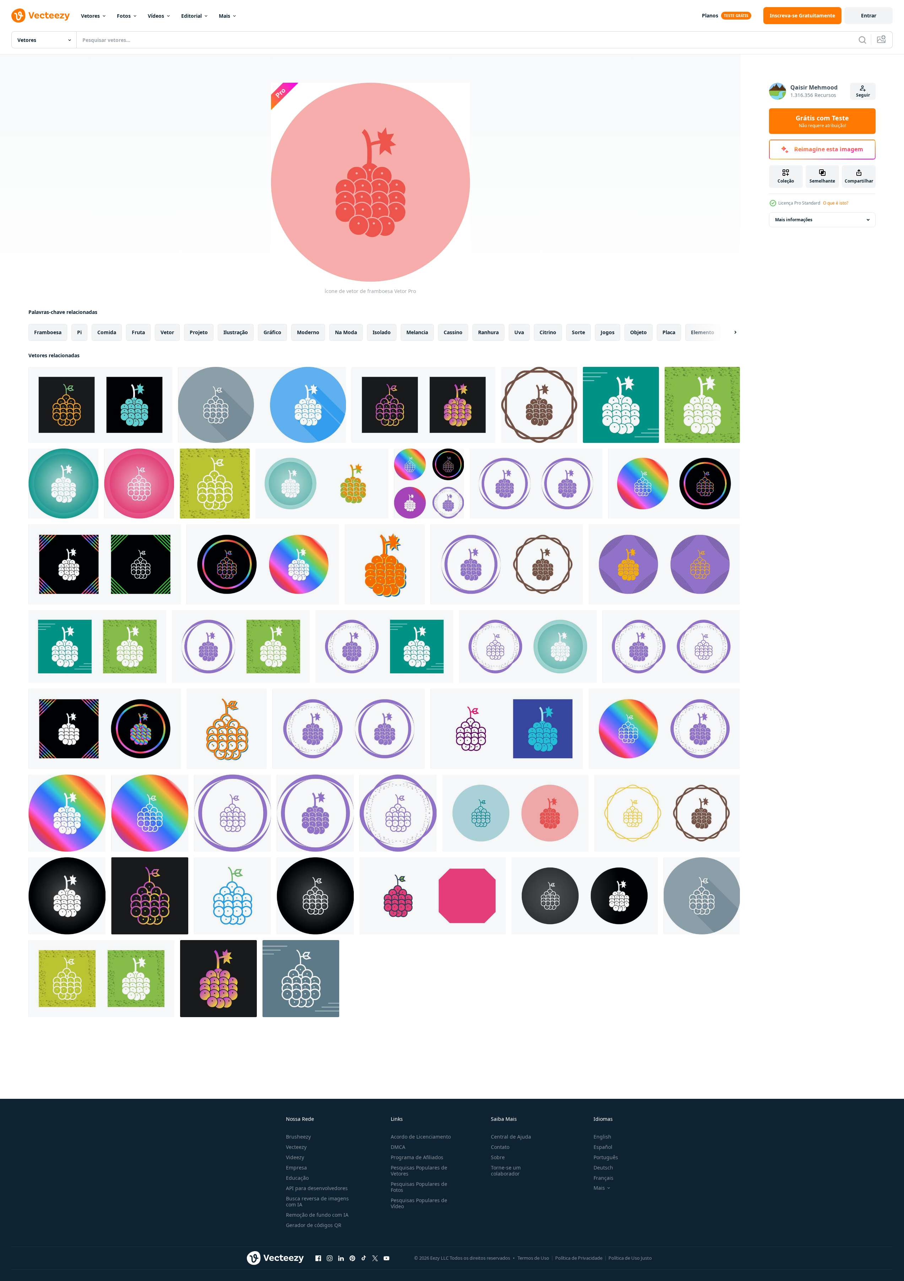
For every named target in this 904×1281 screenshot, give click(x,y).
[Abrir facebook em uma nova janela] (318, 1258)
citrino (548, 332)
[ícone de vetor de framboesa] (100, 405)
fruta (138, 332)
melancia (417, 332)
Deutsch (603, 1167)
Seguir (863, 95)
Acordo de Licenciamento (421, 1136)
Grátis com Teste (822, 121)
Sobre (498, 1157)
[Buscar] (862, 40)
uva (519, 332)
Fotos (124, 15)
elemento (702, 332)
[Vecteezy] (40, 16)
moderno (308, 332)
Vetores (90, 15)
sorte (578, 332)
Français (603, 1177)
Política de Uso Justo (630, 1258)
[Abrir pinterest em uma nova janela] (352, 1258)
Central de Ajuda (511, 1136)
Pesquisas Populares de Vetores (419, 1170)
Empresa (296, 1167)
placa (668, 332)
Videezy (295, 1157)
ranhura (488, 332)
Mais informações (793, 220)
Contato (500, 1147)
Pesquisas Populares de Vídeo (419, 1203)
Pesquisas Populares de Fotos (419, 1186)
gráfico (272, 332)
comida (106, 332)
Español (603, 1147)
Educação (297, 1177)
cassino (453, 332)
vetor (167, 332)
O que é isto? (835, 203)
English (602, 1136)
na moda (346, 332)
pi (79, 332)
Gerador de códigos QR (313, 1225)
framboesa (47, 332)
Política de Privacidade (578, 1258)
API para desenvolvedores (317, 1188)
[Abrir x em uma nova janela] (375, 1258)
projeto (199, 332)
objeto (638, 332)
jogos (608, 332)
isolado (382, 332)
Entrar (868, 15)
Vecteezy (296, 1147)
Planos (710, 15)
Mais (224, 15)
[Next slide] (729, 332)
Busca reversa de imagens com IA (317, 1201)
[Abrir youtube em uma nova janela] (386, 1258)
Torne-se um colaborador (506, 1170)
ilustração (235, 332)
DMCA (398, 1147)
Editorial (191, 15)
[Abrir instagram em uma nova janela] (329, 1258)
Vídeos (156, 15)
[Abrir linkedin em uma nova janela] (341, 1258)
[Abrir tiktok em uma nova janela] (364, 1258)
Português (606, 1157)
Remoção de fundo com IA (317, 1214)
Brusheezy (298, 1136)
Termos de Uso (533, 1258)
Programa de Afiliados (417, 1157)
